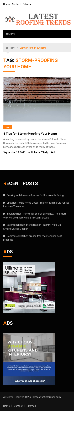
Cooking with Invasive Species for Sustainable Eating (35, 195)
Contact (16, 4)
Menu (11, 33)
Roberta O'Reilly (40, 152)
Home (6, 4)
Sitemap (27, 4)
